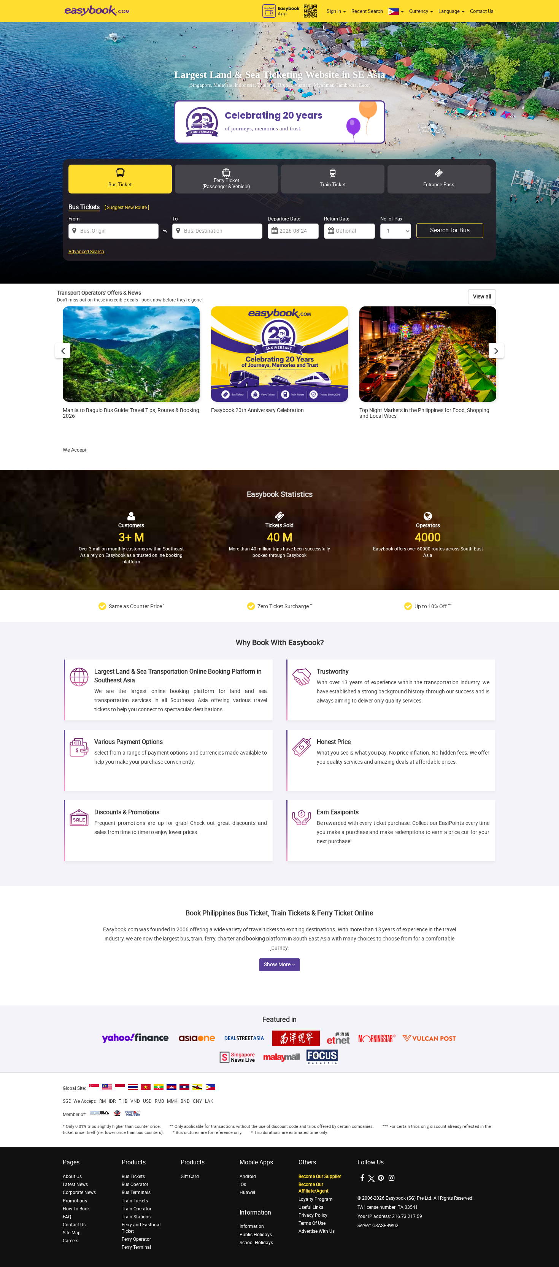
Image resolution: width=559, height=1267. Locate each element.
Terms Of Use (312, 1223)
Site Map (72, 1232)
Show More (278, 964)
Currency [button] (419, 11)
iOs (243, 1184)
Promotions (75, 1201)
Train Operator (136, 1208)
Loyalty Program (316, 1199)
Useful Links (311, 1207)
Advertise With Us (317, 1231)
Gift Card (190, 1176)
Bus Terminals (136, 1192)
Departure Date (284, 219)
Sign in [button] (334, 11)
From (73, 219)
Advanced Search (86, 251)
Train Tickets (135, 1201)
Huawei (247, 1192)
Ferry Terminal (136, 1247)
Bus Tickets (133, 1176)
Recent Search (367, 11)
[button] (396, 11)
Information (252, 1226)
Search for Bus (450, 230)
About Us (72, 1176)
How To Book (76, 1208)
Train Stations (136, 1216)
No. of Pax (391, 219)
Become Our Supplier (320, 1176)
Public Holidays (256, 1234)
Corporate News (79, 1192)
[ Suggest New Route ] (127, 207)
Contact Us (482, 11)
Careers (70, 1240)
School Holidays (256, 1242)
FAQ (67, 1216)
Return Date (336, 219)
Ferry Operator (136, 1239)
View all (482, 296)
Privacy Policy (313, 1215)
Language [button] (449, 11)
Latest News (75, 1184)
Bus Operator (135, 1184)
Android (248, 1176)
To (175, 219)
